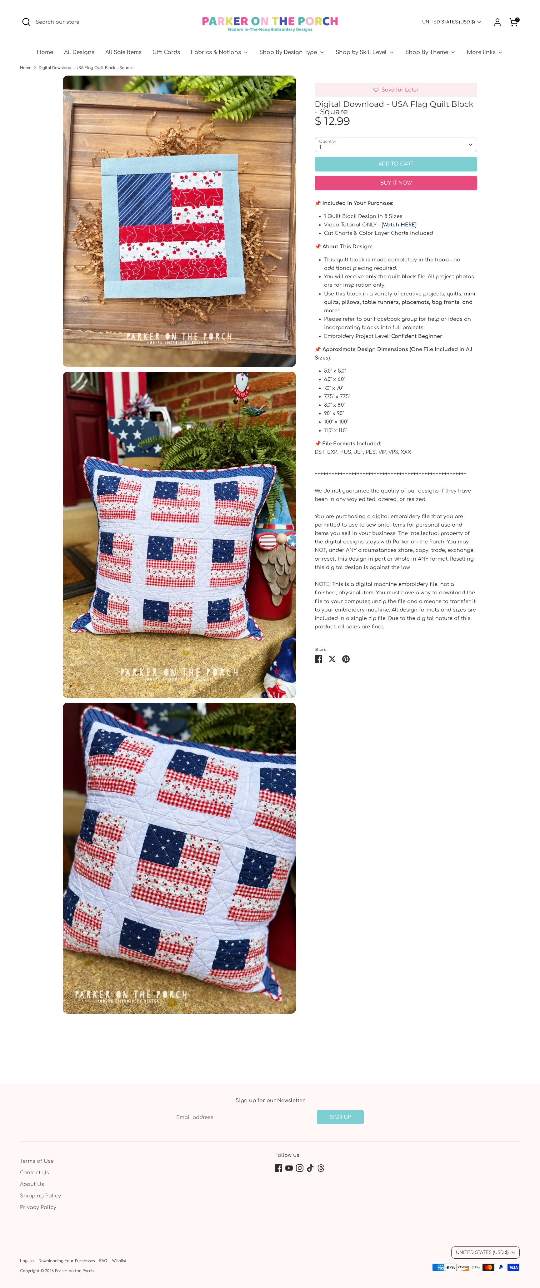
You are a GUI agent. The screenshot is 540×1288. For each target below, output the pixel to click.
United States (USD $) (448, 22)
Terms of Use (37, 1161)
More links (482, 52)
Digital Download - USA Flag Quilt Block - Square (86, 68)
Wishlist (119, 1261)
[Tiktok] (310, 1168)
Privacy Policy (38, 1207)
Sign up (340, 1117)
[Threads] (321, 1168)
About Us (32, 1184)
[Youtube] (289, 1168)
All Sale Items (123, 52)
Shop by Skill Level (362, 52)
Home (45, 52)
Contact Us (34, 1173)
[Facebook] (278, 1168)
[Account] (497, 22)
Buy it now (396, 183)
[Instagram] (299, 1168)
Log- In (27, 1261)
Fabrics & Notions (216, 52)
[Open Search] (26, 22)
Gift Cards (166, 52)
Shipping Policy (40, 1196)
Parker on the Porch (74, 1271)
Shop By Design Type (288, 52)
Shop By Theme (427, 52)
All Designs (79, 52)
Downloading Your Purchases (66, 1261)
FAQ (103, 1261)
